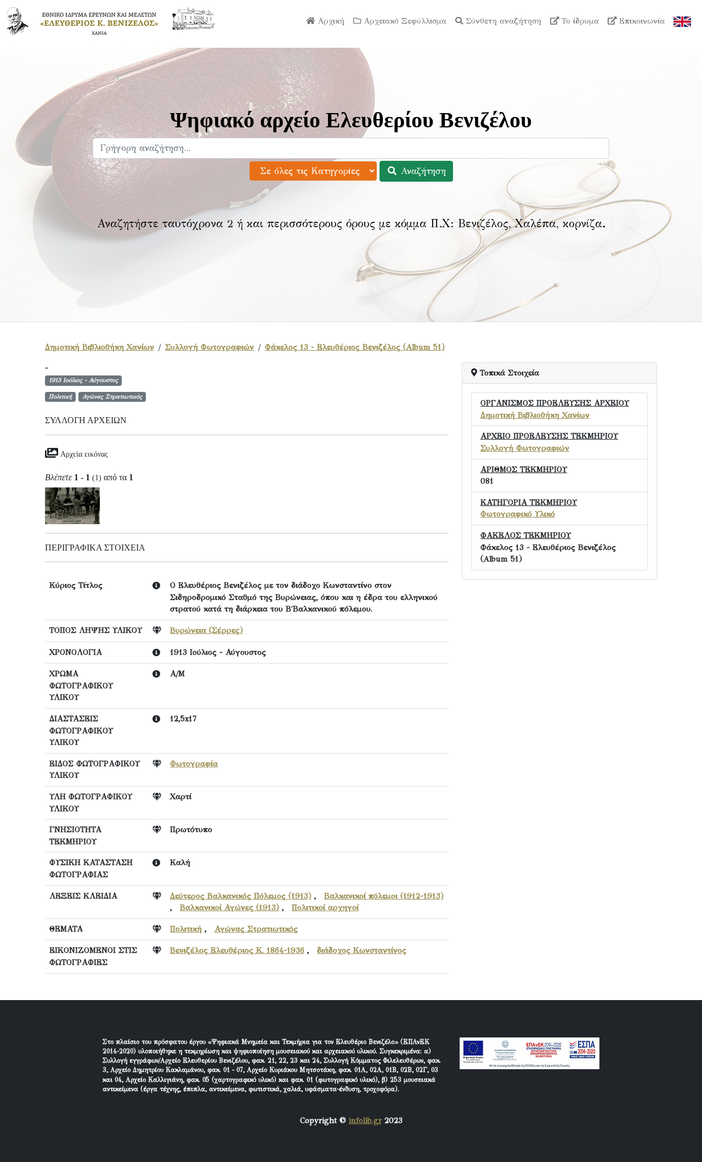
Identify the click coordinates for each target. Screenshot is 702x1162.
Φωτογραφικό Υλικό (517, 514)
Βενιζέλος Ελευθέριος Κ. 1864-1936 (237, 950)
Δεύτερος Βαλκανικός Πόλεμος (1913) (241, 896)
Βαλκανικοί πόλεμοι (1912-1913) (384, 896)
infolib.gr (365, 1120)
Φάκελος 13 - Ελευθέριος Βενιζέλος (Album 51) (355, 347)
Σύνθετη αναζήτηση (502, 21)
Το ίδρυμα (579, 21)
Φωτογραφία (194, 763)
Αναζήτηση (422, 171)
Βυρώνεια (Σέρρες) (206, 630)
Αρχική (329, 21)
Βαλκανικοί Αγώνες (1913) (229, 907)
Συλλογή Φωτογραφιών (209, 347)
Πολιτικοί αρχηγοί (325, 907)
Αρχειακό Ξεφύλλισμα (403, 21)
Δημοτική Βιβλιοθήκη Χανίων (99, 347)
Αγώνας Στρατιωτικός (256, 929)
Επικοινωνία (640, 21)
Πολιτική (186, 929)
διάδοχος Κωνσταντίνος (361, 950)
